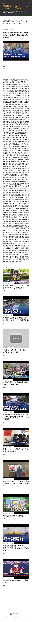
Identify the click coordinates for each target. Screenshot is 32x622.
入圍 (11, 137)
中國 (12, 113)
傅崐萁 (5, 128)
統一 (27, 137)
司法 (12, 221)
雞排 (26, 177)
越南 (17, 80)
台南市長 (21, 199)
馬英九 (23, 206)
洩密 (10, 111)
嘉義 (13, 219)
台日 (7, 224)
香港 (15, 221)
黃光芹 (24, 84)
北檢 (7, 111)
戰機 (11, 120)
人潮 (19, 148)
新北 (21, 221)
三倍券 (15, 257)
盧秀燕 (12, 241)
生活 (7, 69)
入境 (11, 162)
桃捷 (4, 210)
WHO (17, 255)
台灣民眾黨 (10, 235)
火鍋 (10, 190)
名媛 (10, 82)
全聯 (10, 151)
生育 (4, 140)
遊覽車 (15, 226)
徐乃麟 (6, 184)
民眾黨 (18, 250)
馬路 (5, 157)
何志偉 (22, 91)
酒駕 (7, 104)
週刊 (23, 128)
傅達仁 (5, 193)
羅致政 (15, 115)
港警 (20, 235)
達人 (27, 213)
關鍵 (8, 226)
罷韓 (4, 250)
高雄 (21, 210)
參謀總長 (26, 250)
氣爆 (17, 157)
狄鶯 (23, 241)
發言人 (8, 126)
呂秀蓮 (25, 237)
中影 (11, 109)
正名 (18, 171)
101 (7, 210)
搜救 (27, 126)
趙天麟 (27, 190)
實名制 (14, 255)
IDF (5, 137)
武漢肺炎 (10, 252)
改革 (5, 206)
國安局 (23, 175)
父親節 (9, 117)
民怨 (21, 111)
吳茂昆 (19, 95)
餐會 (18, 100)
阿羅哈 (14, 168)
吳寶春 (22, 86)
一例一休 (24, 120)
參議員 (8, 120)
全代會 (14, 177)
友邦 (19, 206)
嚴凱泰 (18, 86)
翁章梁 (27, 199)
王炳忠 (15, 197)
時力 (23, 217)
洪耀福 (19, 97)
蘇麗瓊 (6, 195)
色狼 (4, 131)
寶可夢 (25, 155)
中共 (16, 246)
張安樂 (9, 179)
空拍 (10, 228)
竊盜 (18, 155)
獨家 (18, 173)
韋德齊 (8, 259)
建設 (15, 126)
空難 (26, 186)
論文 (7, 239)
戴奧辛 (22, 184)
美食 (25, 148)
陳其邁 (22, 190)
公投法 (15, 171)
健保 (7, 228)
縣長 (23, 230)
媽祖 (20, 241)
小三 (20, 128)
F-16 (27, 133)
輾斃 (5, 244)
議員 (21, 109)
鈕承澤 (13, 86)
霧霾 (14, 195)
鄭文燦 (14, 111)
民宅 (26, 104)
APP (10, 166)
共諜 (13, 228)
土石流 (5, 106)
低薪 (17, 215)
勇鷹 (4, 257)
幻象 (23, 186)
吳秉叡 (20, 115)
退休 (16, 131)
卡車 (7, 219)
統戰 (26, 241)
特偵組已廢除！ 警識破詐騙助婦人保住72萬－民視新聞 (16, 383)
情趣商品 (5, 230)
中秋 (23, 122)
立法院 (9, 221)
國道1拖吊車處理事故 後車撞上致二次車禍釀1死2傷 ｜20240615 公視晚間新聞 (16, 416)
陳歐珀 (8, 232)
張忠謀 (5, 182)
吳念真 (14, 151)
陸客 (15, 193)
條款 (23, 177)
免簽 (23, 224)
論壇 (25, 244)
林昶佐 (16, 235)
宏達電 (15, 175)
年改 (4, 111)
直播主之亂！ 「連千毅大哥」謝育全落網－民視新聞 (16, 450)
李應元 (27, 226)
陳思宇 (12, 91)
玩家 (21, 155)
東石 (10, 239)
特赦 (10, 100)
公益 (5, 248)
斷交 (13, 208)
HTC (19, 175)
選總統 (27, 235)
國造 (17, 120)
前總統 (27, 206)
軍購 (27, 117)
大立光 (10, 230)
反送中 (17, 239)
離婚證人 (13, 248)
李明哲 (8, 133)
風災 (11, 133)
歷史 (24, 228)
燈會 (20, 84)
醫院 (17, 248)
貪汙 (7, 144)
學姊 (25, 86)
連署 (11, 89)
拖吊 (10, 159)
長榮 (20, 239)
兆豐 (10, 135)
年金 (17, 204)
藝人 (17, 230)
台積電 (12, 153)
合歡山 (24, 195)
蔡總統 (21, 201)
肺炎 (19, 23)
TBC (4, 97)
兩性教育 (16, 237)
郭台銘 (8, 23)
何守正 (8, 197)
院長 (27, 219)
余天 (20, 204)
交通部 (22, 226)
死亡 (14, 133)
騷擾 (11, 175)
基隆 (25, 144)
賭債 (7, 159)
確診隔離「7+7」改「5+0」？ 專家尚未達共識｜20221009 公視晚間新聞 (16, 483)
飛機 (4, 104)
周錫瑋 (22, 106)
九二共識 (20, 89)
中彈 (16, 82)
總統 (4, 208)
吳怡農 (26, 255)
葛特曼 (15, 89)
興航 (19, 104)
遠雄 (11, 186)
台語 (14, 215)
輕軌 (20, 159)
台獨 (20, 179)
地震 (7, 199)
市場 (26, 224)
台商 (13, 146)
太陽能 (12, 155)
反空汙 (8, 89)
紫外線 (9, 148)
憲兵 (26, 146)
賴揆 (24, 201)
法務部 (15, 102)
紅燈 (13, 179)
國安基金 (26, 80)
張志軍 (19, 142)
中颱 (20, 166)
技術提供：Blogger (17, 613)
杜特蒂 (9, 182)
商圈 (14, 157)
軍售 (4, 120)
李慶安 (5, 124)
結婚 (26, 157)
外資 (23, 97)
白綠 (24, 89)
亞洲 (22, 153)
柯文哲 (14, 21)
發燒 (10, 255)
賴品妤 (21, 237)
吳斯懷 (14, 250)
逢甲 (11, 157)
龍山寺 (6, 166)
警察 (11, 128)
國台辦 (24, 142)
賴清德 (21, 21)
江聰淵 (19, 193)
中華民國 (8, 113)
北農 (7, 201)
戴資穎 (6, 168)
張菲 (24, 182)
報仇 (4, 217)
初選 (4, 201)
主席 (23, 113)
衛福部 (18, 140)
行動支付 (14, 173)
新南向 (17, 146)
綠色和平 (17, 117)
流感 (17, 133)
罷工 (17, 84)
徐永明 (9, 193)
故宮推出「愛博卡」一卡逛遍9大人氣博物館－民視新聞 (16, 351)
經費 (27, 140)
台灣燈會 (19, 195)
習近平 (19, 113)
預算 (14, 109)
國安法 (22, 197)
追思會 (17, 219)
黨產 (23, 93)
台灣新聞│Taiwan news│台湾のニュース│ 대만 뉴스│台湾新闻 (16, 7)
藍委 (22, 135)
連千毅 (11, 237)
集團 (5, 84)
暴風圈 (18, 168)
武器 (24, 117)
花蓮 (10, 199)
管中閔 (15, 97)
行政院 (5, 221)
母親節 (24, 115)
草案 (14, 162)
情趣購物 (19, 93)
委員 (18, 221)
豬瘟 (14, 84)
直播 (7, 237)
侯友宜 (18, 111)
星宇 (20, 232)
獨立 (5, 115)
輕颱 (21, 168)
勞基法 (25, 168)
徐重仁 (6, 151)
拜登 (7, 261)
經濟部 (21, 213)
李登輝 (8, 97)
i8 (22, 179)
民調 (27, 111)
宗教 (23, 164)
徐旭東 (15, 137)
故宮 (9, 210)
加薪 (25, 173)
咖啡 (13, 159)
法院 (20, 122)
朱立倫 (25, 221)
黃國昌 (21, 133)
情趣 (5, 102)
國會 (20, 120)
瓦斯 (20, 157)
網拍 (4, 237)
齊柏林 (5, 215)
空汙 (7, 164)
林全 (24, 219)
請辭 (4, 199)
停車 (27, 159)
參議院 (22, 259)
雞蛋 (7, 95)
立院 (10, 144)
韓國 (18, 188)
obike (23, 208)
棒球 (16, 206)
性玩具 (22, 188)
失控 (7, 93)
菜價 (26, 166)
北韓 (15, 188)
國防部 (27, 102)
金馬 (26, 193)
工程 (24, 111)
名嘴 (4, 228)
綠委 (16, 135)
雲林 (26, 106)
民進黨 (27, 93)
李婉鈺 (5, 226)
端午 (12, 117)
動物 (25, 91)
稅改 (23, 166)
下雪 (27, 195)
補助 (21, 140)
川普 (26, 113)
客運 (18, 226)
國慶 (27, 179)
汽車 (22, 104)
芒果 (15, 113)
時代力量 (20, 124)
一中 (7, 135)
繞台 (8, 206)
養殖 (27, 171)
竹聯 (12, 182)
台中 (8, 109)
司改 (17, 122)
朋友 (19, 135)
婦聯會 (8, 162)
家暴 (26, 131)
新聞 (5, 213)
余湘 (26, 248)
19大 (4, 186)
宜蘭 (26, 230)
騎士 (4, 219)
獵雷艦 (15, 186)
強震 (13, 199)
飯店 (11, 226)
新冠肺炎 (24, 252)
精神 (5, 179)
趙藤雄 (12, 126)
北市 (8, 128)
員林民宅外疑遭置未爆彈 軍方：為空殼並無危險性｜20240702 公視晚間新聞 (16, 548)
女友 (10, 146)
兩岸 (24, 137)
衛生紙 (17, 199)
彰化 (24, 140)
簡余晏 (27, 197)
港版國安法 (25, 257)
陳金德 (18, 190)
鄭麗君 (19, 186)
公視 (14, 106)
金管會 (5, 173)
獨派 (18, 137)
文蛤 (4, 82)
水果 (24, 109)
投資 (10, 93)
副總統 (21, 219)
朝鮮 (25, 188)
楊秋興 (25, 246)
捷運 (10, 208)
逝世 (23, 162)
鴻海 (5, 153)
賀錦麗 (11, 261)
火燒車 (17, 159)
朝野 (4, 135)
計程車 (27, 122)
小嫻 (4, 197)
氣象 (13, 148)
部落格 (24, 95)
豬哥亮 (11, 215)
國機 (14, 120)
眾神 (11, 213)
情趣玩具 (17, 91)
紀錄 (11, 244)
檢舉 (24, 213)
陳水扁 (6, 100)
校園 (4, 95)
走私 (16, 104)
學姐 (8, 241)
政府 (24, 133)
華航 (10, 246)
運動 (11, 232)
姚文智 (9, 124)
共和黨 (15, 261)
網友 (23, 102)
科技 (19, 153)
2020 (4, 113)
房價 (17, 128)
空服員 (24, 239)
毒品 (26, 97)
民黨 (17, 144)
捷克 (4, 259)
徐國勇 (8, 186)
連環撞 (27, 217)
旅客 (4, 164)
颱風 (14, 23)
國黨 (14, 144)
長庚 (12, 210)
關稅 (11, 80)
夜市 (17, 232)
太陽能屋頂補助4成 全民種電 (13, 516)
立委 (17, 244)
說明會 (6, 177)
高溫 (5, 148)
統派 (21, 137)
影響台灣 (14, 164)
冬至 (10, 250)
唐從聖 (11, 184)
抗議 (13, 246)
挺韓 (7, 250)
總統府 (14, 190)
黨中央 (21, 244)
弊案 (13, 135)
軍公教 (22, 173)
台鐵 (17, 166)
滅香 (26, 164)
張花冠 (8, 122)
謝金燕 (11, 142)
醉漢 (11, 102)
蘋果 (16, 148)
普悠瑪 (9, 86)
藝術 (14, 122)
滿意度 (11, 201)
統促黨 (17, 179)
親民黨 (25, 124)
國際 (14, 230)
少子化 (13, 140)
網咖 (15, 182)
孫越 (27, 95)
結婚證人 (17, 228)
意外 (23, 157)
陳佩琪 (27, 184)
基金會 (25, 100)
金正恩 (11, 188)
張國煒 (24, 232)
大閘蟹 (18, 184)
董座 (16, 153)
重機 (4, 142)
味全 (23, 235)
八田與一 (8, 217)
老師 (13, 131)
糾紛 (4, 159)
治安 (14, 128)
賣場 (4, 162)
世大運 (12, 206)
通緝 (25, 82)
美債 (14, 80)
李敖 (11, 97)
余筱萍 (16, 241)
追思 (20, 162)
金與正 (22, 255)
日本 (13, 224)
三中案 (11, 195)
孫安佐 (15, 95)
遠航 (13, 104)
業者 (8, 102)
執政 (27, 142)
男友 (7, 146)
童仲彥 (23, 131)
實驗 (7, 82)
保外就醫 (14, 100)
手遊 (27, 228)
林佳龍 (18, 109)
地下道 (24, 159)
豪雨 (11, 106)
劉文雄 (25, 210)
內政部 (19, 164)
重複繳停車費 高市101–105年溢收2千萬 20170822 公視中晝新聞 (16, 286)
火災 (8, 157)
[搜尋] (28, 2)
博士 (27, 239)
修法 (21, 151)
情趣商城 (8, 140)
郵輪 (25, 153)
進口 (7, 131)
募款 (21, 100)
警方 (8, 175)
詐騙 (8, 84)
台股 (8, 153)
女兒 (4, 133)
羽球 (10, 168)
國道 (7, 142)
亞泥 (25, 135)
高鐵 (10, 219)
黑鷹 (21, 250)
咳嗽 (7, 255)
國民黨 (14, 93)
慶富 (12, 193)
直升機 (24, 126)
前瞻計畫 (16, 201)
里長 (27, 109)
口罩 (14, 252)
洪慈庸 (18, 151)
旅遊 (20, 224)
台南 (17, 217)
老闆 (24, 215)
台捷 (25, 259)
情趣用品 (14, 124)
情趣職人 (24, 204)
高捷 (26, 208)
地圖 (21, 117)
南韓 (20, 248)
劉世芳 (19, 126)
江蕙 (18, 210)
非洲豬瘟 (7, 91)
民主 (14, 244)
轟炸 (19, 82)
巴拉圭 (11, 204)
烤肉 (21, 182)
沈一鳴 (5, 252)
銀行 (5, 175)
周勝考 (15, 142)
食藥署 (13, 166)
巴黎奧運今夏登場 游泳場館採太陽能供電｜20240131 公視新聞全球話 (16, 319)
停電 (10, 177)
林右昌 (21, 144)
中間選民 (20, 246)
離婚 (11, 197)
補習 (19, 131)
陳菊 (10, 104)
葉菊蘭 (9, 115)
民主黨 (19, 261)
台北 (7, 208)
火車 (20, 217)
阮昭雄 (5, 241)
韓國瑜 (21, 80)
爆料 (26, 128)
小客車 (18, 106)
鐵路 (14, 232)
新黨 (18, 197)
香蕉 (22, 82)
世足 (11, 84)
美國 (10, 224)
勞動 (23, 248)
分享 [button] (4, 66)
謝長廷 (17, 224)
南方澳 (6, 246)
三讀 (17, 162)
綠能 (15, 155)
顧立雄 (17, 208)
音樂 (15, 210)
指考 (20, 208)
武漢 (17, 252)
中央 (4, 144)
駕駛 (10, 164)
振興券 (19, 257)
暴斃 (13, 82)
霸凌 (21, 228)
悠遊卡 (9, 173)
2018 (14, 204)
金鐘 (14, 184)
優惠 (26, 162)
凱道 (8, 213)
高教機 (11, 257)
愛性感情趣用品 (15, 259)
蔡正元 (11, 95)
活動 (8, 248)
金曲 (8, 137)
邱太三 (20, 102)
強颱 (24, 171)
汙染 (11, 122)
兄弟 (7, 190)
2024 (21, 171)
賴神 (13, 239)
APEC (7, 188)
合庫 (23, 193)
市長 (20, 230)
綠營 (11, 171)
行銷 (22, 148)
